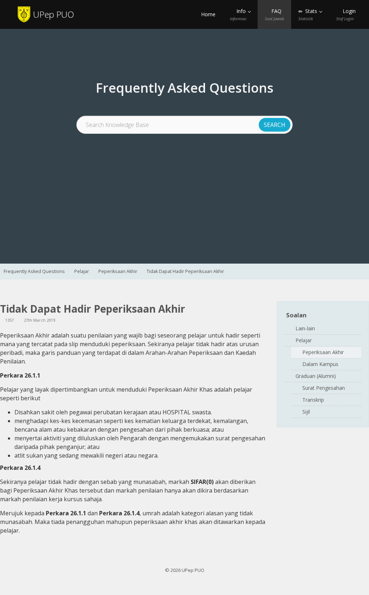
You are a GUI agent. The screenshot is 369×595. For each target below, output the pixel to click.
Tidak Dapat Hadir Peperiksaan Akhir (185, 271)
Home (207, 14)
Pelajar (81, 271)
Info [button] (238, 14)
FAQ (274, 14)
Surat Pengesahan (323, 387)
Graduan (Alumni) (315, 376)
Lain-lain (305, 328)
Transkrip (313, 399)
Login (346, 14)
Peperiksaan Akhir (117, 271)
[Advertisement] (184, 187)
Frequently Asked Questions (34, 271)
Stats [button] (308, 14)
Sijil (306, 411)
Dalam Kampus (320, 364)
